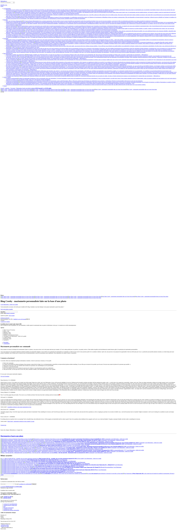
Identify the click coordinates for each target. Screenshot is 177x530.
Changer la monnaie (10, 313)
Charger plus (3, 425)
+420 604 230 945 (7, 497)
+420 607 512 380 (7, 496)
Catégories (7, 88)
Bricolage (5, 19)
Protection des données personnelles (11, 510)
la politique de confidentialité (25, 484)
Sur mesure (5, 38)
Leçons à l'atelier (7, 77)
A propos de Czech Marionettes (10, 504)
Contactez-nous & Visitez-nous (10, 505)
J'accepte (23, 484)
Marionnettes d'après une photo (23, 88)
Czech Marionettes (63, 459)
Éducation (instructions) (8, 507)
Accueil (2, 88)
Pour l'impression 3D (8, 53)
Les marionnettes (7, 8)
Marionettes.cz (4, 1)
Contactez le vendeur (5, 321)
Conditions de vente (7, 509)
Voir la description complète (7, 309)
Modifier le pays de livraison (19, 319)
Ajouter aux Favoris (5, 318)
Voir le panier (12, 315)
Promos (5, 85)
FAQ (4, 506)
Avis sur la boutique (5, 376)
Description (5, 342)
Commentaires (6, 343)
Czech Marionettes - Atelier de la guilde (9, 304)
